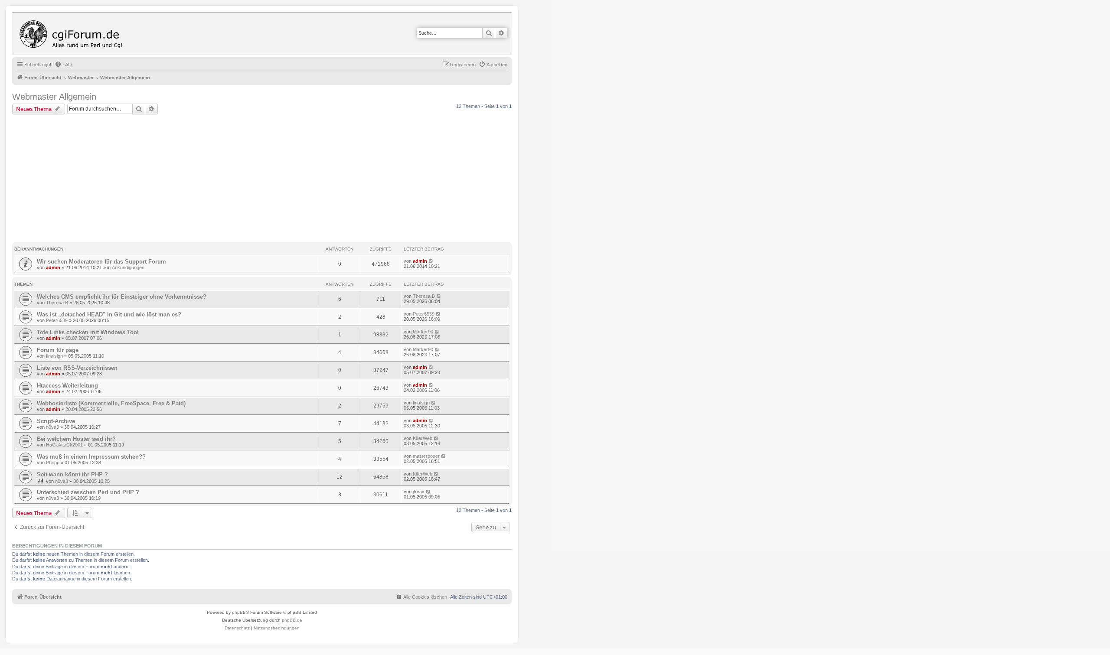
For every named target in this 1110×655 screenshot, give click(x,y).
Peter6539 (57, 320)
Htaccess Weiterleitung (67, 385)
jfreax (418, 491)
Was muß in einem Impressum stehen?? (91, 456)
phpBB (239, 612)
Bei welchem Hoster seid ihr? (76, 439)
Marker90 (423, 331)
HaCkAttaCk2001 (64, 444)
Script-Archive (56, 421)
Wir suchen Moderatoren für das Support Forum (101, 261)
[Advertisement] (262, 179)
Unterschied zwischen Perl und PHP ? (88, 492)
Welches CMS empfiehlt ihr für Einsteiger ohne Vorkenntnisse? (121, 296)
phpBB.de (292, 620)
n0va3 (52, 427)
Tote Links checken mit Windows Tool (88, 332)
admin (53, 267)
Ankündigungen (128, 267)
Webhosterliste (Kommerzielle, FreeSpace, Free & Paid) (111, 403)
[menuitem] (63, 64)
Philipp (52, 462)
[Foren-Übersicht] (72, 33)
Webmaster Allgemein (54, 96)
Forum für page (57, 350)
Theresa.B (57, 302)
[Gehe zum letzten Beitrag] (431, 261)
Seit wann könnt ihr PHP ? (72, 474)
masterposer (426, 456)
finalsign (54, 355)
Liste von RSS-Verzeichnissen (77, 368)
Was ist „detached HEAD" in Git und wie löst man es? (109, 314)
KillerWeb (422, 438)
